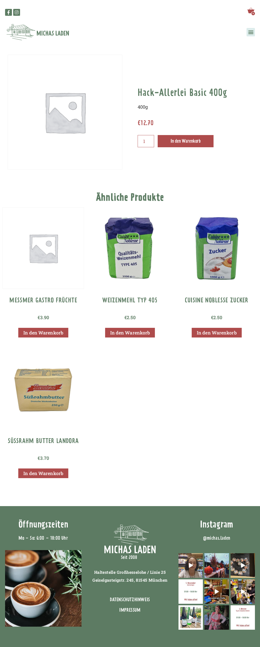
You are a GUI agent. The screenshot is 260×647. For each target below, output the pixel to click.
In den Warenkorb (186, 141)
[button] (251, 32)
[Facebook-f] (8, 12)
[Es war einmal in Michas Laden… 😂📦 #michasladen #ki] (243, 591)
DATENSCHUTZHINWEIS (130, 599)
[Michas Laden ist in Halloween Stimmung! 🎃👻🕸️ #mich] (216, 565)
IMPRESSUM (129, 610)
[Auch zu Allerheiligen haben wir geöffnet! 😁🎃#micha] (190, 591)
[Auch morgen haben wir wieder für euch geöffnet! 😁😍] (243, 617)
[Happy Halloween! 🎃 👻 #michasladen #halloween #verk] (190, 565)
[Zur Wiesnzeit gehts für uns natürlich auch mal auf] (216, 617)
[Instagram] (16, 12)
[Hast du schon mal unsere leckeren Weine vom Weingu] (190, 617)
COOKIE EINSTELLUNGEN (130, 620)
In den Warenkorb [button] (43, 333)
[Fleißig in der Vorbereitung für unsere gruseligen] (243, 565)
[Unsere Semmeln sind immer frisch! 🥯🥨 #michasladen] (216, 591)
